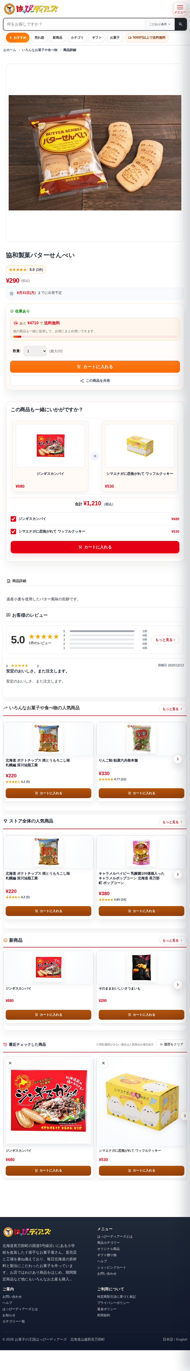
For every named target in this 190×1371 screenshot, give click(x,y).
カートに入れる (95, 547)
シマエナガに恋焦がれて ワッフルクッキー (52, 531)
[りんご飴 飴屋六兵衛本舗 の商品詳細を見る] (141, 739)
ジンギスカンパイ (32, 519)
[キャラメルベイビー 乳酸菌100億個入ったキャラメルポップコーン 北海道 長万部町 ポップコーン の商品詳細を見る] (141, 852)
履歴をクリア (171, 1044)
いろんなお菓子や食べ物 (39, 50)
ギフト (97, 37)
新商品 (57, 37)
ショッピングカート (111, 1267)
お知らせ (8, 1315)
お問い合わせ (107, 1273)
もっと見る (165, 640)
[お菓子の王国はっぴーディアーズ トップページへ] (27, 1232)
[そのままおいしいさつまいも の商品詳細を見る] (141, 967)
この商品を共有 (98, 380)
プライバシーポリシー (113, 1303)
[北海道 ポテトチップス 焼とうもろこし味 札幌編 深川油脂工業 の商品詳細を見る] (48, 739)
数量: (17, 351)
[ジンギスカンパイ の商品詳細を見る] (48, 967)
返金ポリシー (107, 1309)
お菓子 (115, 37)
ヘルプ (102, 1261)
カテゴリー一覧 (13, 1321)
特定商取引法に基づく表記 (116, 1296)
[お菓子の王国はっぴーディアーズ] (87, 9)
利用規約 (103, 1315)
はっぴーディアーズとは (115, 1236)
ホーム (9, 50)
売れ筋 (39, 37)
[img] (19, 665)
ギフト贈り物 (107, 1255)
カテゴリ (77, 37)
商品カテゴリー (108, 1242)
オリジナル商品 (108, 1249)
